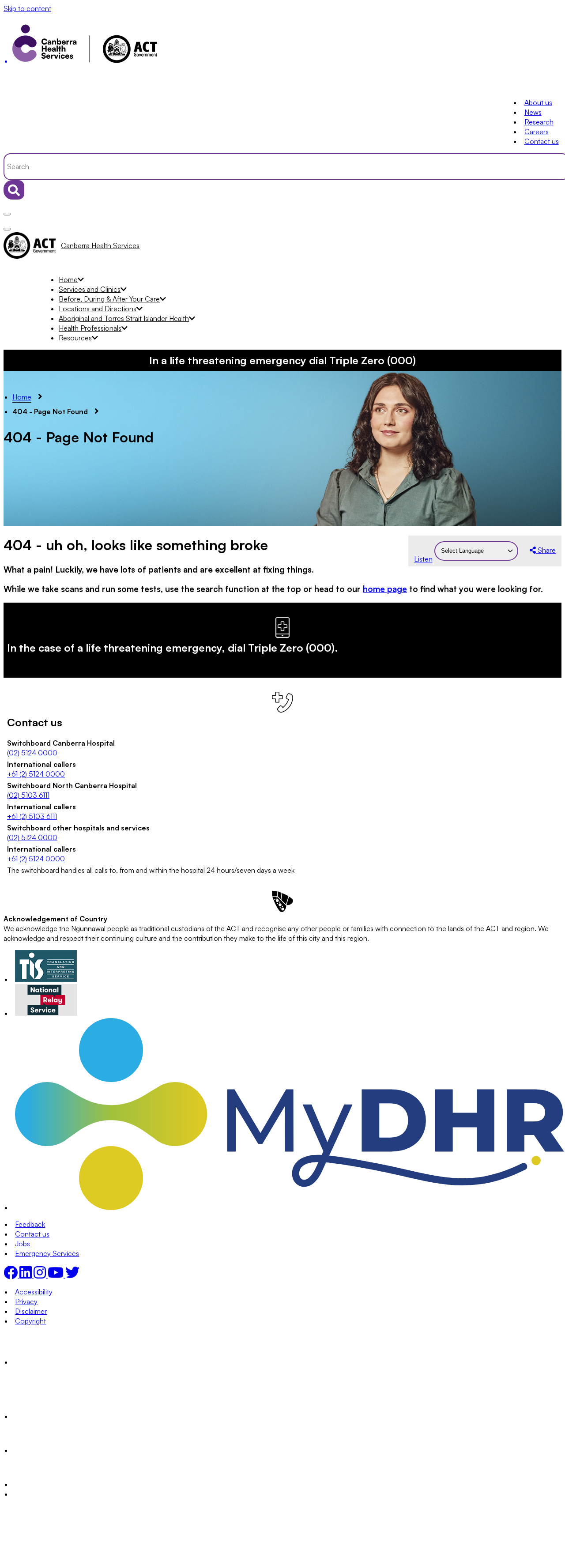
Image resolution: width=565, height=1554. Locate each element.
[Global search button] (14, 190)
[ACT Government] (46, 1484)
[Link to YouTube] (56, 1275)
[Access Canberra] (46, 1450)
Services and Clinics (90, 289)
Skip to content (27, 8)
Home (68, 279)
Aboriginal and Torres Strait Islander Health (124, 318)
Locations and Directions (97, 308)
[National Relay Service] (46, 1013)
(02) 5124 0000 (32, 752)
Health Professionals (90, 328)
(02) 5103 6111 (28, 795)
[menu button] (7, 214)
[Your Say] (64, 1416)
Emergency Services (47, 1253)
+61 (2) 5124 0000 (36, 773)
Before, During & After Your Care (109, 298)
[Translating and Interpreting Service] (46, 979)
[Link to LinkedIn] (26, 1275)
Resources (75, 337)
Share (546, 550)
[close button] (7, 229)
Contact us (541, 141)
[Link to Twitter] (72, 1275)
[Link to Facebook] (11, 1275)
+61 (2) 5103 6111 (32, 816)
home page (385, 589)
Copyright (30, 1320)
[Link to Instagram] (41, 1275)
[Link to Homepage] (282, 46)
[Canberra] (46, 1361)
